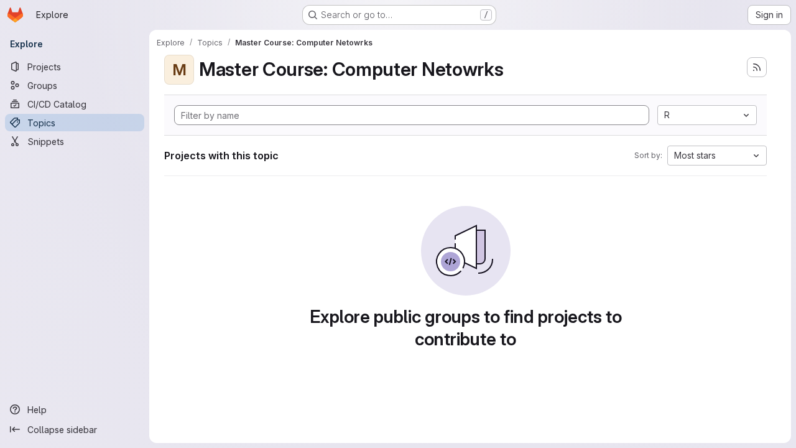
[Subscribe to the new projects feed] (757, 67)
